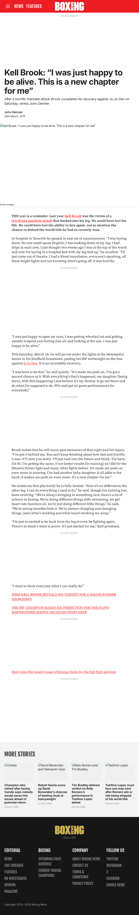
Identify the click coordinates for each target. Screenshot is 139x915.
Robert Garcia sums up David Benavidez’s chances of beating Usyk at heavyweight (52, 792)
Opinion (10, 885)
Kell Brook (73, 216)
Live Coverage (14, 865)
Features (34, 6)
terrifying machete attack (32, 220)
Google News (115, 885)
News (18, 6)
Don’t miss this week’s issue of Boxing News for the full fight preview (64, 672)
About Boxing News (86, 859)
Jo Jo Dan (30, 363)
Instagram (114, 865)
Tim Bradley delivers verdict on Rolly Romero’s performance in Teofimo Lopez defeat (86, 793)
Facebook (113, 878)
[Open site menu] (7, 6)
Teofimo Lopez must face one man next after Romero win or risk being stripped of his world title (119, 792)
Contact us (80, 865)
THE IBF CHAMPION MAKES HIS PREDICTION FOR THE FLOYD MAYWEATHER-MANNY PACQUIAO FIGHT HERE (60, 609)
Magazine (11, 891)
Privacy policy (82, 883)
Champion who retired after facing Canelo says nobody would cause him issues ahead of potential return (18, 793)
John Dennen (13, 112)
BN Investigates (15, 878)
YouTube (112, 859)
